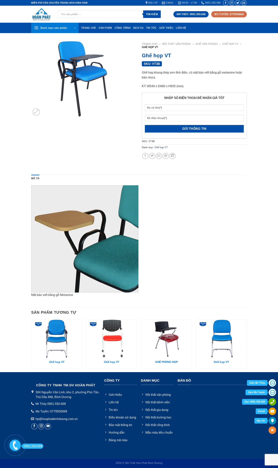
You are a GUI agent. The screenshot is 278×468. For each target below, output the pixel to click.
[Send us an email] (244, 2)
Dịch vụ (138, 27)
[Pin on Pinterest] (166, 156)
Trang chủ (150, 44)
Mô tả (35, 178)
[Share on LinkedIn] (172, 156)
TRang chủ (88, 27)
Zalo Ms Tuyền (256, 392)
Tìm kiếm (152, 14)
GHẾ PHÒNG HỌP (166, 361)
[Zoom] (36, 112)
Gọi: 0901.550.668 (255, 401)
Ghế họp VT (230, 44)
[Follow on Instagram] (232, 2)
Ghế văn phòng (207, 44)
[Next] (246, 345)
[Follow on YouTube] (48, 426)
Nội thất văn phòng (176, 44)
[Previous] (31, 345)
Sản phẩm (105, 27)
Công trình (122, 27)
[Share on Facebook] (145, 156)
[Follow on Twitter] (238, 2)
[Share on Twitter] (152, 156)
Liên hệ (181, 27)
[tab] (35, 178)
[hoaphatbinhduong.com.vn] (41, 14)
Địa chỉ (261, 420)
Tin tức (151, 27)
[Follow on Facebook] (225, 2)
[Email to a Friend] (159, 156)
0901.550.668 (33, 446)
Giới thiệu (166, 27)
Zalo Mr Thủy (257, 382)
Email (261, 411)
